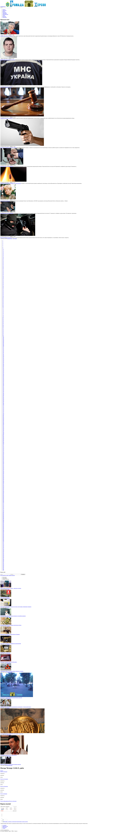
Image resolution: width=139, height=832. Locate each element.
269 (3, 501)
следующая (15, 238)
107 (3, 343)
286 (3, 518)
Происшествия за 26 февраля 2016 (6, 213)
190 (3, 424)
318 (3, 549)
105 (3, 341)
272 (3, 504)
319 (3, 550)
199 (3, 433)
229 (3, 462)
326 (3, 557)
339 (3, 570)
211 (3, 445)
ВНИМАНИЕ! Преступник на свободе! (7, 59)
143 (3, 378)
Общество (4, 10)
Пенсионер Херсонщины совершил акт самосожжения (10, 183)
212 (3, 446)
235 (3, 468)
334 (3, 565)
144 (3, 379)
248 (3, 481)
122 (3, 358)
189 (3, 423)
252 (3, 485)
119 (3, 355)
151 (3, 386)
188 (3, 422)
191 (3, 425)
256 (3, 489)
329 (3, 560)
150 (3, 385)
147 (3, 382)
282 (3, 514)
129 (3, 365)
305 (3, 536)
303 (3, 534)
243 (3, 476)
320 (3, 551)
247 (3, 480)
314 (3, 545)
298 (3, 530)
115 (3, 351)
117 (3, 353)
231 (3, 464)
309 (3, 540)
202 (3, 436)
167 (3, 402)
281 (3, 513)
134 (3, 370)
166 (3, 401)
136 (3, 372)
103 (3, 339)
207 (3, 441)
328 (3, 559)
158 (3, 393)
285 (3, 517)
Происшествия (5, 14)
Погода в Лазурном (12, 801)
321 (3, 552)
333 (3, 564)
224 (3, 457)
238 (3, 471)
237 (3, 470)
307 (3, 538)
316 (3, 547)
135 (3, 371)
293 (3, 525)
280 (3, 512)
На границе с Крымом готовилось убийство (8, 147)
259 (3, 492)
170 (3, 405)
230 (3, 463)
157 (3, 392)
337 (3, 568)
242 (3, 475)
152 (3, 387)
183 (3, 417)
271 (3, 503)
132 (3, 368)
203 (3, 437)
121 (3, 357)
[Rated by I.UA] (5, 820)
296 (3, 528)
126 (3, 362)
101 (3, 337)
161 (3, 396)
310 (3, 541)
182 (3, 416)
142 (3, 377)
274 (3, 506)
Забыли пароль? (12, 575)
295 (3, 527)
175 (3, 410)
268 (3, 500)
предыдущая (9, 238)
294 (3, 526)
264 (3, 496)
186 (3, 420)
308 (3, 539)
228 (3, 461)
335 (3, 566)
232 (3, 465)
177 (3, 412)
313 (3, 544)
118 (3, 354)
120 (3, 356)
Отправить (23, 574)
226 (3, 459)
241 (3, 474)
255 (3, 488)
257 (3, 490)
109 (3, 345)
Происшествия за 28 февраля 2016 (6, 166)
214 (3, 448)
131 (3, 367)
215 (3, 449)
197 (3, 431)
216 (3, 450)
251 (3, 484)
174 (3, 409)
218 (3, 452)
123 (3, 359)
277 (3, 509)
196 (3, 430)
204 (3, 438)
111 (3, 347)
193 (3, 427)
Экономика (5, 13)
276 (3, 508)
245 (3, 478)
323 (3, 554)
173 (3, 408)
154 (3, 389)
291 (3, 523)
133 (3, 369)
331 (3, 562)
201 (3, 435)
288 (3, 520)
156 (3, 391)
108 (3, 344)
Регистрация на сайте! (4, 575)
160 (3, 395)
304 (3, 535)
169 (3, 404)
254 (3, 487)
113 (3, 349)
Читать (10, 58)
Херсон (4, 9)
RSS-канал (5, 827)
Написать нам (5, 826)
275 (3, 507)
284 (3, 516)
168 (3, 403)
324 (3, 555)
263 (3, 495)
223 (3, 456)
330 (3, 561)
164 (3, 399)
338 (3, 569)
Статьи (8, 589)
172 (3, 407)
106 (3, 342)
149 (3, 384)
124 (3, 360)
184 (3, 418)
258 (3, 491)
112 (3, 348)
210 (3, 444)
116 (3, 352)
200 (3, 434)
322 (3, 553)
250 (3, 483)
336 (3, 567)
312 (3, 543)
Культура (4, 16)
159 (3, 394)
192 (3, 426)
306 (3, 537)
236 (3, 469)
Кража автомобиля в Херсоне (5, 237)
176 (3, 411)
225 (3, 458)
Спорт (4, 15)
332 (3, 563)
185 (3, 419)
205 (3, 439)
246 (3, 479)
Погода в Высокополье (4, 801)
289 (3, 521)
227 (3, 460)
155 (3, 390)
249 (3, 482)
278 (3, 510)
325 (3, 556)
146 (3, 381)
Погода (1, 770)
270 (3, 502)
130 (3, 366)
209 (3, 443)
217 (3, 451)
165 (3, 400)
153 (3, 388)
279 (3, 511)
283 (3, 515)
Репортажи (5, 17)
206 (3, 440)
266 (3, 498)
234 (3, 467)
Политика (4, 12)
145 (3, 380)
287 (3, 519)
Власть (4, 11)
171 (3, 406)
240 (3, 473)
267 (3, 499)
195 (3, 429)
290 (3, 522)
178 (3, 413)
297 (3, 529)
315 (3, 546)
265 (3, 497)
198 (3, 432)
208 (3, 442)
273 (3, 505)
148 (3, 383)
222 (3, 455)
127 (3, 363)
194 (3, 428)
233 (3, 466)
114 (3, 350)
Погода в (3, 771)
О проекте (4, 825)
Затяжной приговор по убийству (6, 118)
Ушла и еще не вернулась (5, 200)
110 (3, 346)
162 (3, 397)
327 (3, 558)
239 (3, 472)
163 (3, 398)
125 (3, 361)
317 (3, 548)
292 (3, 524)
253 (3, 486)
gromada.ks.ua (2, 6)
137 (3, 373)
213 (3, 447)
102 (3, 338)
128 (3, 364)
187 (3, 421)
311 (3, 542)
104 (3, 340)
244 (3, 477)
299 (3, 531)
